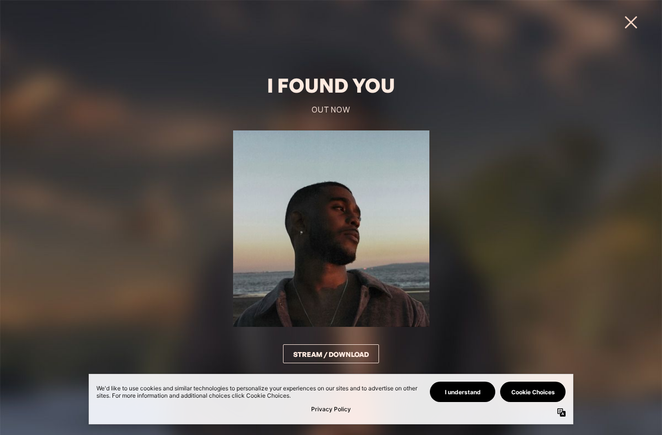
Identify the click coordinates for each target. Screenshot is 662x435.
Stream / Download (331, 354)
